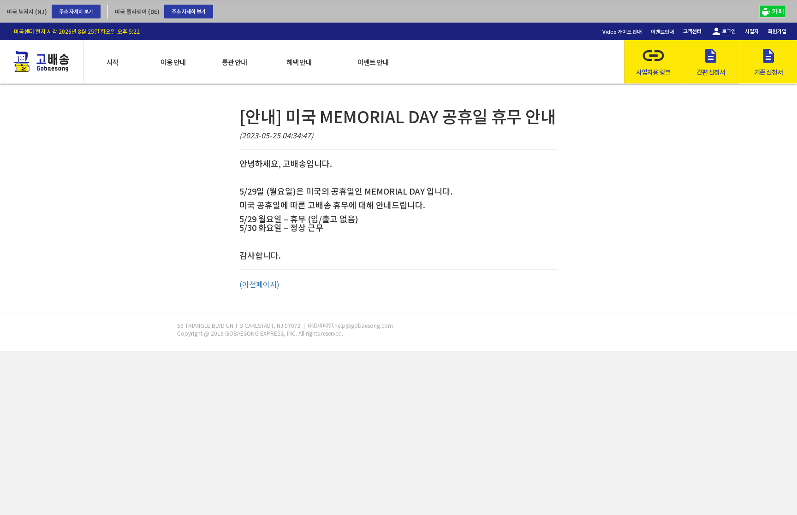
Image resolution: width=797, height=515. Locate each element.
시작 (113, 62)
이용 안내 (173, 62)
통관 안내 (234, 62)
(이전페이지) (259, 284)
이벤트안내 (662, 31)
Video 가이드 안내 (622, 31)
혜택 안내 (298, 62)
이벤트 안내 (372, 62)
